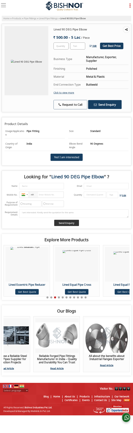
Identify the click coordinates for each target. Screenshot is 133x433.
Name (14, 186)
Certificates (71, 400)
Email (79, 186)
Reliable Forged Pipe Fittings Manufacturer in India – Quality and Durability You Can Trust (57, 359)
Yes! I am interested (66, 157)
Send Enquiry (107, 105)
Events (86, 400)
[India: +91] (24, 195)
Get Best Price (112, 46)
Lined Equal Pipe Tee (112, 285)
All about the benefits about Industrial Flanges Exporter (107, 357)
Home (6, 18)
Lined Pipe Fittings (48, 18)
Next (125, 344)
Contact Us (100, 400)
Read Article (57, 368)
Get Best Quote (12, 291)
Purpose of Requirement (11, 203)
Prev (8, 344)
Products (16, 18)
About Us (70, 396)
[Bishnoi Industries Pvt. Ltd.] (64, 6)
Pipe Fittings (30, 18)
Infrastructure (102, 396)
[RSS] (127, 400)
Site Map (116, 400)
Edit (94, 46)
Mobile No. (12, 194)
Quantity (78, 194)
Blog (46, 396)
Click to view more (64, 92)
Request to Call (71, 105)
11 (86, 297)
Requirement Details (11, 213)
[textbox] (77, 46)
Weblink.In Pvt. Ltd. (40, 411)
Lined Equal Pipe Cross (62, 285)
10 (82, 297)
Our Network (121, 396)
